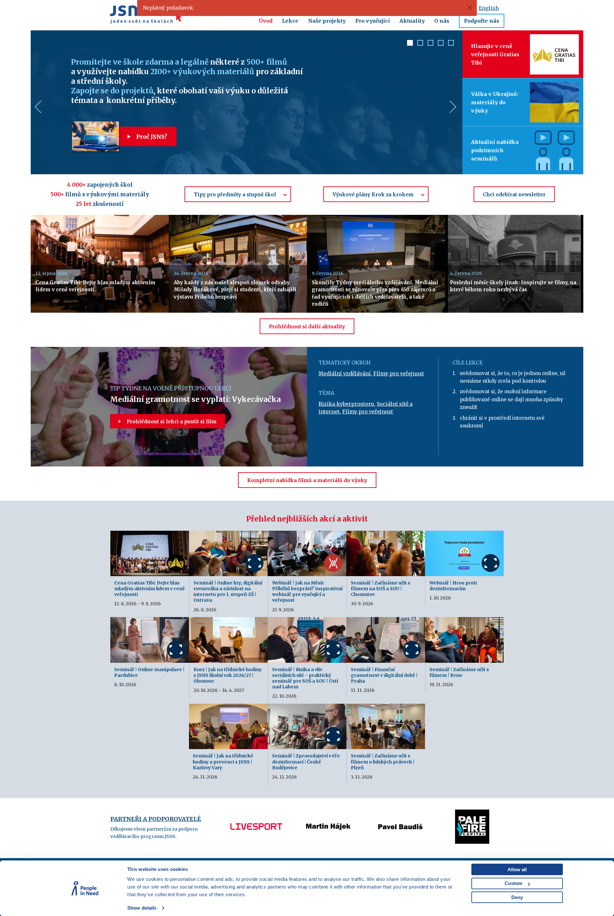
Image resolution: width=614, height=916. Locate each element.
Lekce (290, 21)
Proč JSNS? (151, 136)
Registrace (443, 8)
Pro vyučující (372, 21)
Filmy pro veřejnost (398, 373)
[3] (430, 43)
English (489, 8)
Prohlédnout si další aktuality (307, 327)
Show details (141, 908)
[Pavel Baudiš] (328, 813)
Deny (517, 897)
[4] (441, 43)
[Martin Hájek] (256, 813)
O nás (441, 21)
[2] (420, 43)
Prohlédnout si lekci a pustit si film (170, 422)
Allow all (517, 869)
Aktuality (412, 21)
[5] (451, 43)
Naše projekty (327, 21)
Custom (513, 883)
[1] (410, 43)
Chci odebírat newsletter (514, 195)
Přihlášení (410, 8)
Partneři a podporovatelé (155, 819)
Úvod (265, 21)
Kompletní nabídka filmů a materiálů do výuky (307, 480)
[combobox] (238, 194)
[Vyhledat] (369, 8)
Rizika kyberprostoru (346, 404)
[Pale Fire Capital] (400, 813)
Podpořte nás (481, 21)
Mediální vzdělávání (345, 373)
